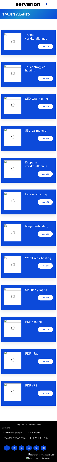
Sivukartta (6, 428)
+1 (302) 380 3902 (38, 438)
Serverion (37, 424)
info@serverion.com (14, 438)
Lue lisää (45, 46)
